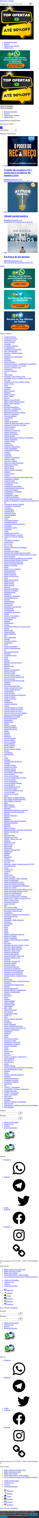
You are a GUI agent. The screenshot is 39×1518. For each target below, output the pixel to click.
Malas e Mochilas (9, 806)
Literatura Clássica (10, 765)
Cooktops (7, 517)
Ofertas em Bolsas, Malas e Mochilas (15, 878)
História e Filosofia (10, 725)
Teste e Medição (9, 1058)
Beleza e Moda (9, 396)
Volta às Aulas (8, 1103)
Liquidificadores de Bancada (13, 761)
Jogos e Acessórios (10, 742)
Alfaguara (7, 358)
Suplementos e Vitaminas (12, 1044)
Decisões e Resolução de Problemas (15, 547)
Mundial (6, 855)
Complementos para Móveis (13, 486)
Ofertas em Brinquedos (11, 880)
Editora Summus (9, 585)
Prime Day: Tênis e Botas (12, 950)
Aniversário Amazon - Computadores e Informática (20, 364)
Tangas (6, 1049)
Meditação (7, 819)
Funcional (7, 684)
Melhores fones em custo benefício (15, 821)
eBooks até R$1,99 (10, 574)
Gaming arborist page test (12, 689)
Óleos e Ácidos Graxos (11, 900)
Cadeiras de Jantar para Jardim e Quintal (16, 423)
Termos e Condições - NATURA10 (15, 1057)
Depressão (7, 549)
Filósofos (7, 664)
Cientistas (7, 472)
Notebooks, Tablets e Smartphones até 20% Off (19, 864)
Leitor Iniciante (9, 754)
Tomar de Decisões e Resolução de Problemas (18, 1067)
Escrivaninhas (8, 619)
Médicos (6, 817)
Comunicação (8, 493)
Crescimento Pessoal (10, 522)
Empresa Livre (8, 603)
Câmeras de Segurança (11, 434)
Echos (6, 578)
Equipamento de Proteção (12, 612)
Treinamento (8, 1084)
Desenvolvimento (9, 556)
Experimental (8, 643)
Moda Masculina (9, 835)
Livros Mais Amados (10, 788)
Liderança (7, 760)
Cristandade (8, 529)
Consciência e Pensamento (12, 506)
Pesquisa (7, 925)
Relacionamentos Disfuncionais (14, 985)
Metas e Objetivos (9, 828)
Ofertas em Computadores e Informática (16, 886)
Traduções (7, 1076)
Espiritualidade (8, 623)
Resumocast (8, 995)
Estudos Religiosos (10, 634)
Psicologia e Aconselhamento (13, 972)
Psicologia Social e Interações (13, 974)
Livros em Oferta (9, 785)
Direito (6, 567)
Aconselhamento (9, 348)
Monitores (7, 841)
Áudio (6, 385)
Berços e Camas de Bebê (12, 400)
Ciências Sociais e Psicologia (13, 470)
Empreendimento (9, 601)
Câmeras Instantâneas (11, 439)
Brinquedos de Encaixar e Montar (14, 412)
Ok (30, 1515)
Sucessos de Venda (10, 1040)
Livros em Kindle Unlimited (13, 783)
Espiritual (7, 621)
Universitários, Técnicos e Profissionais (16, 1089)
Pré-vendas (7, 943)
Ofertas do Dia (8, 48)
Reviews (7, 44)
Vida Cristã (7, 1096)
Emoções (7, 599)
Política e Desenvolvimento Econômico (16, 940)
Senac (6, 1017)
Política (6, 932)
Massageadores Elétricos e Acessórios (16, 810)
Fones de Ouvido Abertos (12, 675)
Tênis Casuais (8, 1051)
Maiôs (6, 796)
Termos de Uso (9, 1124)
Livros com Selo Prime (11, 776)
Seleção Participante (10, 1010)
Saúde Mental (8, 1006)
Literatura (7, 763)
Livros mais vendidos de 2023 (13, 790)
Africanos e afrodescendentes (13, 353)
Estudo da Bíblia (9, 632)
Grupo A (7, 706)
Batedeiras (7, 393)
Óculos (6, 868)
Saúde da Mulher (9, 1001)
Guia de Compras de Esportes (13, 709)
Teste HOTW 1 (9, 1060)
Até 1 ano (7, 380)
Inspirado (7, 733)
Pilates (6, 929)
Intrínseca (7, 734)
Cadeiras (7, 420)
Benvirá (6, 398)
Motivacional (8, 846)
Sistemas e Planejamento (12, 1030)
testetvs (6, 1064)
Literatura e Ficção (10, 769)
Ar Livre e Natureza (10, 371)
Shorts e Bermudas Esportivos (13, 1026)
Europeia (7, 639)
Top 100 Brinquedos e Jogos (13, 1069)
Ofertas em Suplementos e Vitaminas (15, 896)
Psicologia (7, 959)
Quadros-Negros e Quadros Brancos (15, 976)
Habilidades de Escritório (12, 716)
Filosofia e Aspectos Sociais (13, 662)
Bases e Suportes (9, 391)
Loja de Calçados (9, 792)
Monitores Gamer (9, 842)
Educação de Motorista (11, 589)
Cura (5, 538)
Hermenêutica (8, 720)
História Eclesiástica (10, 727)
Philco (6, 927)
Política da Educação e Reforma (14, 934)
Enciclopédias (8, 605)
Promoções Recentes (10, 42)
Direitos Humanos (10, 571)
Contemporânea (9, 509)
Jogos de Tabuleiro (10, 738)
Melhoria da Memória (11, 823)
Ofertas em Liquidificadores (13, 893)
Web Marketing (9, 1107)
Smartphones (8, 1031)
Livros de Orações (10, 779)
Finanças (7, 668)
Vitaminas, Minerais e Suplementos (15, 1102)
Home (2, 120)
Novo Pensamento (10, 866)
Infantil (6, 731)
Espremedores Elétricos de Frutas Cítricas (17, 626)
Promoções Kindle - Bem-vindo (14, 956)
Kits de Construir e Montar (12, 749)
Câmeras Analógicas (10, 432)
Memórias (7, 824)
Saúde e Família (9, 1003)
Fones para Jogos (9, 679)
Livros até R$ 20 (9, 774)
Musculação (8, 857)
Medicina (7, 814)
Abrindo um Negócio (11, 339)
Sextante (6, 1021)
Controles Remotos (10, 515)
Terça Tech (7, 1055)
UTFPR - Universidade (11, 1093)
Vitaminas (7, 1100)
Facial (6, 644)
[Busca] (30, 4)
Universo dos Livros (10, 1091)
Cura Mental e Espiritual (11, 540)
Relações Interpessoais (11, 988)
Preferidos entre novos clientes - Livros (16, 945)
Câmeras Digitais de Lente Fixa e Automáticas (18, 438)
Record (6, 977)
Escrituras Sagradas (10, 617)
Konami (6, 751)
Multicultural (8, 851)
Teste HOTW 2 (9, 1062)
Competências (8, 484)
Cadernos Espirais (9, 427)
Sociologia (7, 1033)
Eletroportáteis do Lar (11, 598)
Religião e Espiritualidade (12, 992)
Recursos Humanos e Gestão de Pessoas (16, 981)
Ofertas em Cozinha (10, 887)
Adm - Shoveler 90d (10, 351)
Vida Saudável (8, 1098)
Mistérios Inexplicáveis (11, 832)
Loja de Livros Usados (11, 794)
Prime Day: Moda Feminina (13, 947)
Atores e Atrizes (9, 384)
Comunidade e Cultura (11, 495)
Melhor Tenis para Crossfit (12, 1271)
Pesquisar (3, 1110)
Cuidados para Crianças (11, 533)
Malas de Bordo (9, 805)
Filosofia (7, 661)
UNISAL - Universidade (12, 1087)
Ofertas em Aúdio (9, 877)
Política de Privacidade (11, 1122)
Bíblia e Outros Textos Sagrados (14, 402)
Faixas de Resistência (11, 646)
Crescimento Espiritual (11, 520)
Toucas (6, 1073)
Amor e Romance (9, 362)
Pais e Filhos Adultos (10, 907)
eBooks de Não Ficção (11, 576)
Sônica (6, 1037)
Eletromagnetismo (9, 592)
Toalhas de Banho (9, 1066)
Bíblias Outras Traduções (12, 403)
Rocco (6, 997)
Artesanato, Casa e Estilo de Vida (14, 376)
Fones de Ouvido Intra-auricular (14, 677)
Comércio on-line (9, 481)
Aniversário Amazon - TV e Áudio (15, 366)
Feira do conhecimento (11, 652)
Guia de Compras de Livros (13, 711)
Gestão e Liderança (10, 698)
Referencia (7, 983)
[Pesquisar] (20, 1113)
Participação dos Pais (10, 916)
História (6, 724)
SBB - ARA (8, 1008)
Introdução (7, 736)
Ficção (6, 657)
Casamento (7, 454)
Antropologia (8, 369)
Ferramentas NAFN (10, 655)
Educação (7, 587)
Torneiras (7, 1071)
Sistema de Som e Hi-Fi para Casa (15, 1028)
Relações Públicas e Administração (15, 990)
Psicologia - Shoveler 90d (12, 961)
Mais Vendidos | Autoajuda (12, 801)
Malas (6, 803)
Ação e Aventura (9, 342)
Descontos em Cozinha (11, 551)
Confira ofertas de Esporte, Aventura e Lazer (18, 499)
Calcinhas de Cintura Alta (12, 430)
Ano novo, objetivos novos (12, 367)
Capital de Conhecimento (12, 447)
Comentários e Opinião (11, 479)
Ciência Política (9, 466)
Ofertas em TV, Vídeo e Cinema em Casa (17, 898)
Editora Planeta (9, 583)
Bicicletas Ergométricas (11, 407)
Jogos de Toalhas (9, 740)
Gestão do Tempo (9, 697)
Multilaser (7, 853)
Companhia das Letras (11, 483)
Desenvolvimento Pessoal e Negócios (16, 560)
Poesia (6, 931)
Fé (5, 650)
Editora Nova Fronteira (11, 580)
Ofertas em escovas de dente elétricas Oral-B (18, 889)
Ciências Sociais (9, 468)
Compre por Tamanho (11, 490)
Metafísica (7, 826)
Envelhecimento (9, 610)
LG (5, 756)
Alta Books (7, 360)
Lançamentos (8, 752)
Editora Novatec (9, 581)
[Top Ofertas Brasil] (17, 39)
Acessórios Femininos (11, 346)
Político (6, 941)
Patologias (7, 922)
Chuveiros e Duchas (10, 461)
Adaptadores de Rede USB (12, 349)
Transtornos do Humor (11, 1080)
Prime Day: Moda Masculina (13, 949)
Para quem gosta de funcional (13, 909)
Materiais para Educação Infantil (14, 812)
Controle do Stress (10, 513)
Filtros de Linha (9, 666)
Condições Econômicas (11, 497)
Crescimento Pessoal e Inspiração (14, 524)
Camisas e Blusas (9, 441)
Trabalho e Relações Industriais (14, 1075)
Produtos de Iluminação (11, 952)
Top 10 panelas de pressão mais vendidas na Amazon (21, 1277)
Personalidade (8, 923)
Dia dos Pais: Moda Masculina (13, 563)
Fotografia (7, 682)
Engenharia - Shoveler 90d (12, 607)
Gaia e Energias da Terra (12, 686)
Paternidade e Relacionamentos (14, 920)
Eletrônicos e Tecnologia (12, 596)
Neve (1, 1308)
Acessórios (7, 344)
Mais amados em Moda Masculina (15, 799)
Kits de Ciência (9, 747)
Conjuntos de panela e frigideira (14, 504)
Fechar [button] (2, 266)
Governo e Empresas (10, 704)
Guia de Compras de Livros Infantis (15, 713)
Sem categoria (8, 1012)
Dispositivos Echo (10, 572)
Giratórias (7, 700)
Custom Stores (8, 542)
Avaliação (7, 389)
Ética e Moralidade (10, 637)
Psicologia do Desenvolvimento (14, 970)
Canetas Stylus (8, 445)
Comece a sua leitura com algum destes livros (18, 477)
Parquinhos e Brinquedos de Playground (17, 914)
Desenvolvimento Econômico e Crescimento (18, 558)
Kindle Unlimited (9, 745)
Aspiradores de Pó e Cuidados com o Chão (17, 378)
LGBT (6, 758)
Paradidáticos (8, 913)
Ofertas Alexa (8, 875)
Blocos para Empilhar (11, 411)
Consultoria (7, 508)
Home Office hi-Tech (11, 729)
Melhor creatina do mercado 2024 (14, 1269)
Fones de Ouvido (9, 673)
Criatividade (8, 526)
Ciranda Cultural (9, 474)
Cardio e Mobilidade (10, 448)
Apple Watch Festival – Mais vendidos (16, 1275)
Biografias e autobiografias (12, 409)
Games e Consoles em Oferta (13, 688)
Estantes (6, 628)
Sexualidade (8, 1022)
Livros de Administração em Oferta (15, 778)
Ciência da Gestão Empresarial (13, 463)
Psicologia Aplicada (10, 963)
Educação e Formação (11, 590)
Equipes (6, 614)
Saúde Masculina (9, 1004)
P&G (5, 905)
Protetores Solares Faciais (12, 958)
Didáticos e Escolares (11, 565)
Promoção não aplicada (11, 954)
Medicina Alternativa (10, 815)
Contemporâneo (9, 511)
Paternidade (7, 918)
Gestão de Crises (9, 693)
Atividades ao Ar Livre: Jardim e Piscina (17, 382)
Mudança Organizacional (12, 850)
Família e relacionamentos (12, 648)
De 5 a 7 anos (8, 545)
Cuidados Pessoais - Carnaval (13, 535)
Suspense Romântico (10, 1046)
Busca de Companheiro (11, 414)
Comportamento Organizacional (14, 488)
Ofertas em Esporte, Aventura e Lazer (16, 891)
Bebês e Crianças (9, 394)
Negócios (7, 859)
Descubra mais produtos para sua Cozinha (17, 553)
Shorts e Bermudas (10, 1024)
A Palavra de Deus (10, 337)
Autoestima (7, 387)
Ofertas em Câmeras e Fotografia (14, 884)
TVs (5, 1085)
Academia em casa (10, 340)
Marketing (7, 808)
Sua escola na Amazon (11, 1039)
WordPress (14, 1308)
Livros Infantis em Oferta (12, 787)
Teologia (7, 1053)
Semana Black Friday (11, 1013)
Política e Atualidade (10, 938)
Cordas (6, 518)
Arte (5, 373)
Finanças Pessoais (9, 671)
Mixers (6, 833)
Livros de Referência (10, 781)
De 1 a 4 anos (8, 544)
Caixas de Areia (9, 429)
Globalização (8, 702)
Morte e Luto (8, 844)
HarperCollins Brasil (10, 718)
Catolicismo (8, 456)
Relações (7, 986)
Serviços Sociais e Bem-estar (13, 1019)
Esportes (6, 625)
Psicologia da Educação (11, 967)
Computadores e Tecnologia (13, 492)
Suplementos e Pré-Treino (12, 1042)
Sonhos (6, 1035)
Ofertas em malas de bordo (12, 895)
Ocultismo (7, 871)
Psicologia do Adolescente (12, 968)
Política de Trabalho (10, 936)
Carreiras (7, 452)
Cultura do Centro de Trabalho (13, 536)
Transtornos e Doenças (11, 1082)
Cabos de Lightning (10, 416)
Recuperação (8, 979)
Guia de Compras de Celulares (13, 707)
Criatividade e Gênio (10, 527)
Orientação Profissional (11, 902)
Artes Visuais (8, 375)
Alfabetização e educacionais (13, 357)
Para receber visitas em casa (13, 911)
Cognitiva (7, 475)
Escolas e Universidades (11, 616)
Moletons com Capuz (11, 837)
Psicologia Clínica (9, 965)
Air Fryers (7, 355)
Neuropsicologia (9, 860)
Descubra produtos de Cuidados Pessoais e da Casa (20, 554)
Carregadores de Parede (11, 450)
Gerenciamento (9, 691)
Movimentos (8, 848)
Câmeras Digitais (9, 436)
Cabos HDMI (8, 418)
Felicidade (7, 653)
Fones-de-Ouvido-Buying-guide (14, 680)
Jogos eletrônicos (9, 743)
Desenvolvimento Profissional (13, 562)
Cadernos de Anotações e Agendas (15, 425)
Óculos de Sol (8, 869)
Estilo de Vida (8, 630)
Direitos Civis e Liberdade (12, 569)
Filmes (6, 659)
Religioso (7, 994)
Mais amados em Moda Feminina (14, 797)
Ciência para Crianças (11, 465)
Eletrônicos (7, 594)
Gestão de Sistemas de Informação (15, 695)
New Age (7, 862)
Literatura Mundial (10, 770)
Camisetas (7, 443)
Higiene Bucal (8, 722)
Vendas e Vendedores (11, 1094)
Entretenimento (9, 608)
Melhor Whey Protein (11, 1273)
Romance (7, 999)
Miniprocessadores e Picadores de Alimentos (18, 830)
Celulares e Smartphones (12, 457)
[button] (6, 106)
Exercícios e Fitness (10, 641)
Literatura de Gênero (10, 767)
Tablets (6, 1048)
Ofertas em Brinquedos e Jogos (14, 882)
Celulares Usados (9, 459)
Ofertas (6, 873)
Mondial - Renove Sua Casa (13, 839)
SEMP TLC (8, 1015)
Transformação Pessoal (11, 1078)
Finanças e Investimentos (12, 670)
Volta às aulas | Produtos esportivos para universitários (21, 1105)
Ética (5, 635)
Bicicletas (7, 405)
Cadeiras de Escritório (11, 421)
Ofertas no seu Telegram (11, 46)
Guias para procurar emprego (13, 715)
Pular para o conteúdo (7, 1)
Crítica (6, 531)
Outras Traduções (9, 904)
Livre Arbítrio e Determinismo (13, 772)
